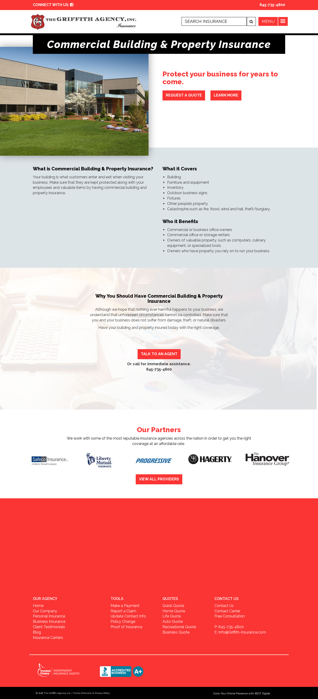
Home (38, 605)
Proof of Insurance (126, 627)
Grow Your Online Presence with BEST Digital (241, 693)
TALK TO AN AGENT (159, 354)
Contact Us (224, 605)
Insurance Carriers (48, 637)
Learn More (226, 95)
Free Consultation (229, 616)
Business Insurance (49, 621)
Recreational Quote (179, 627)
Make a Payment (125, 605)
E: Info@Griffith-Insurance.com (240, 632)
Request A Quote (184, 95)
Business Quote (175, 632)
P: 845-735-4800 (229, 627)
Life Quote (171, 616)
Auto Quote (172, 621)
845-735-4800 (272, 5)
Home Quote (173, 611)
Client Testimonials (49, 627)
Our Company (45, 611)
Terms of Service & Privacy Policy (91, 693)
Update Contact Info (128, 616)
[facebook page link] (71, 5)
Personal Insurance (49, 616)
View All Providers (159, 479)
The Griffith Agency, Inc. (57, 693)
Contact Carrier (227, 611)
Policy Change (123, 621)
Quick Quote (173, 605)
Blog (37, 632)
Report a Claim (123, 611)
